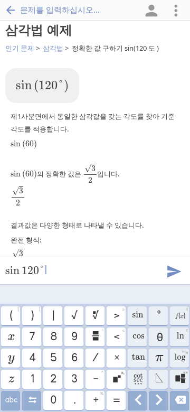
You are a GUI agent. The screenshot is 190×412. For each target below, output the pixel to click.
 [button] (137, 337)
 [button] (31, 400)
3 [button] (74, 379)
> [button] (119, 314)
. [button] (78, 399)
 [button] (159, 400)
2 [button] (53, 379)
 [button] (180, 400)
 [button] (137, 358)
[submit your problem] (173, 270)
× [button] (116, 358)
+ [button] (98, 399)
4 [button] (31, 358)
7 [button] (31, 337)
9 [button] (74, 337)
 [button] (181, 314)
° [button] (158, 316)
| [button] (53, 316)
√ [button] (74, 316)
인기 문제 (19, 48)
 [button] (181, 378)
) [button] (35, 314)
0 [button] (53, 400)
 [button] (137, 400)
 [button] (11, 358)
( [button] (14, 314)
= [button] (116, 400)
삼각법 (53, 48)
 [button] (137, 379)
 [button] (182, 335)
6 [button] (74, 358)
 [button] (10, 337)
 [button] (10, 400)
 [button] (159, 379)
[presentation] (42, 86)
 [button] (97, 335)
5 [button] (53, 358)
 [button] (181, 356)
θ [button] (159, 337)
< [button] (119, 335)
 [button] (10, 379)
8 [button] (53, 337)
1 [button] (32, 379)
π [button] (158, 358)
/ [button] (95, 358)
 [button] (95, 316)
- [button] (98, 378)
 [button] (137, 316)
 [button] (118, 378)
